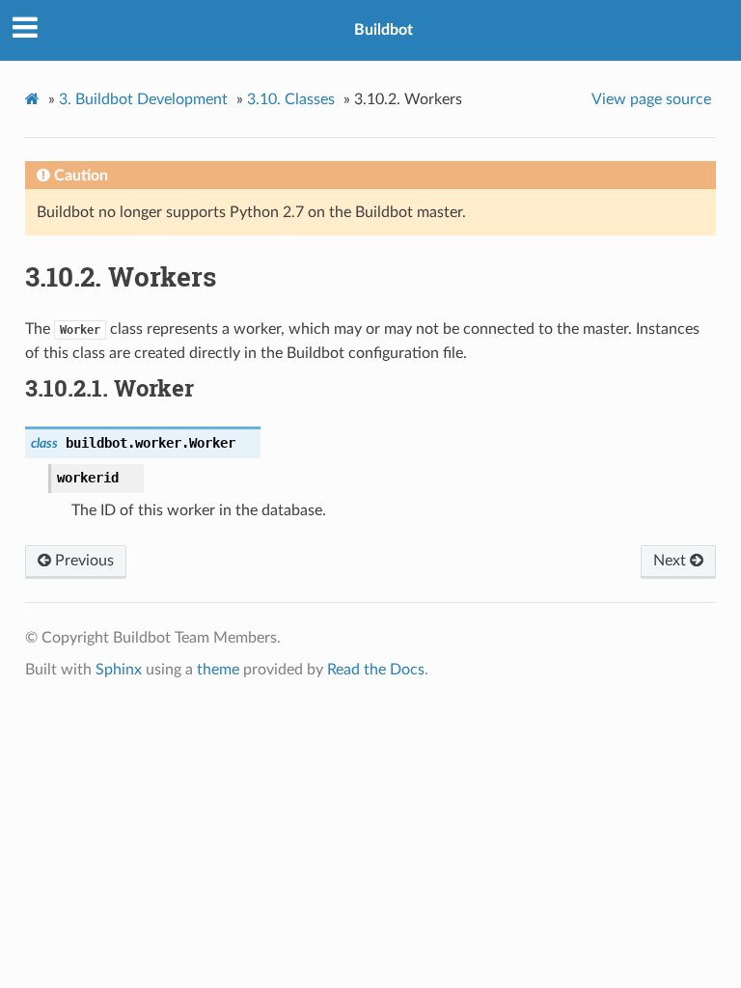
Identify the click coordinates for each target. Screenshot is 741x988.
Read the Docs (376, 669)
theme (218, 669)
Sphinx (119, 669)
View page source (651, 99)
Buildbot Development (143, 99)
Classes (291, 99)
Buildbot (383, 30)
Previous (82, 560)
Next (671, 560)
